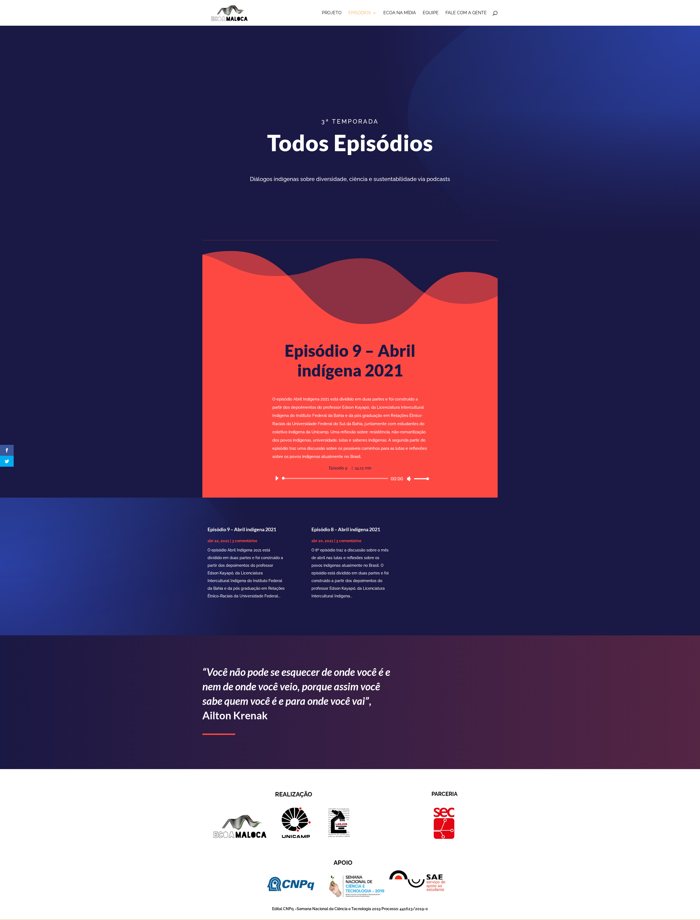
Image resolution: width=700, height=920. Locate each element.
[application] (350, 478)
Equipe (431, 13)
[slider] (420, 478)
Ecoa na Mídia (399, 13)
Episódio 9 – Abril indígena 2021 (242, 529)
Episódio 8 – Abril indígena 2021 (345, 529)
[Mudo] (409, 478)
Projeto (332, 13)
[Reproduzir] (276, 478)
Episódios (359, 13)
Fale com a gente (466, 13)
